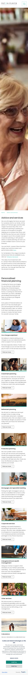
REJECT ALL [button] (14, 666)
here (14, 250)
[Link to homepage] (11, 4)
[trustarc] (23, 671)
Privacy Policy (4, 672)
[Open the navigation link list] (24, 4)
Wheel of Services (12, 257)
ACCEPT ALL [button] (14, 662)
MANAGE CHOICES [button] (14, 658)
